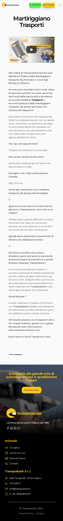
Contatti (13, 463)
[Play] (31, 49)
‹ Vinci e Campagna (15, 354)
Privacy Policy (26, 513)
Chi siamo (14, 447)
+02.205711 (15, 483)
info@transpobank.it (19, 488)
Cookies (40, 513)
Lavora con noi (17, 453)
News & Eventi (17, 458)
